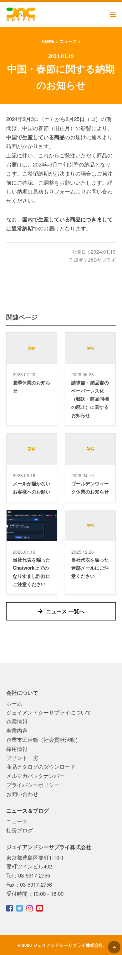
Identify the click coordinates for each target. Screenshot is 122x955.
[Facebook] (10, 908)
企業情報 (17, 721)
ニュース (17, 821)
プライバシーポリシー (32, 785)
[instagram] (30, 908)
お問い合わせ (22, 794)
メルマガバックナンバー (35, 775)
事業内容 (17, 730)
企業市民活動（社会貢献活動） (43, 739)
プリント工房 (22, 758)
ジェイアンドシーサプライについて (48, 712)
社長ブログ (19, 830)
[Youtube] (40, 908)
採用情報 (17, 748)
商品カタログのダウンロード (40, 766)
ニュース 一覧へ (65, 611)
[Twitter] (20, 908)
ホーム (14, 703)
